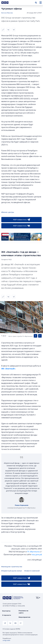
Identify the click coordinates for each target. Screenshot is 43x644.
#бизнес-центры (7, 212)
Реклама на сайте (23, 612)
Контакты (6, 611)
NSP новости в (19, 220)
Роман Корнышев (21, 505)
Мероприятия (24, 617)
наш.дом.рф (36, 554)
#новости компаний (32, 571)
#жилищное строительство (11, 567)
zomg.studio (6, 640)
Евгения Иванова (7, 13)
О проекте (6, 615)
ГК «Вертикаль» (33, 551)
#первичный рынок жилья (11, 571)
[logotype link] (6, 2)
